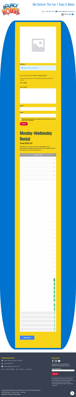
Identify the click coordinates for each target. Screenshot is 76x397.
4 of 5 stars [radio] (25, 84)
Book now (27, 338)
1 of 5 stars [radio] (21, 84)
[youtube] (59, 361)
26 (54, 288)
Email (22, 112)
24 (54, 280)
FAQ (17, 369)
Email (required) (56, 368)
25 (54, 284)
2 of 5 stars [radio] (22, 84)
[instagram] (56, 361)
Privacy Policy (15, 392)
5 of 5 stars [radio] (27, 84)
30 (54, 305)
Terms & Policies (5, 392)
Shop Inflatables (10, 369)
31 (54, 309)
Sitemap (23, 392)
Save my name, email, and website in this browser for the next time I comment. (38, 120)
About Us (22, 369)
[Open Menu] (62, 14)
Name (22, 105)
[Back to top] (72, 393)
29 (54, 300)
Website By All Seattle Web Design (10, 394)
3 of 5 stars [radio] (24, 84)
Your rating (23, 82)
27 (54, 292)
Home (3, 369)
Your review (24, 87)
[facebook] (53, 361)
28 (54, 296)
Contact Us (29, 369)
